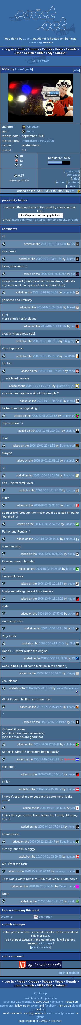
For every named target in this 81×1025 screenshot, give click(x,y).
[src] (77, 722)
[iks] (77, 244)
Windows (30, 126)
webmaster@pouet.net (61, 1013)
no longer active (65, 871)
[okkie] (77, 613)
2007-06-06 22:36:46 (46, 744)
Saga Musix (67, 841)
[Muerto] (77, 568)
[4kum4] (77, 259)
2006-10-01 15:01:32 (46, 356)
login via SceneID (47, 965)
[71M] (77, 643)
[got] (77, 273)
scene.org (35, 42)
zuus (26, 38)
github (40, 1017)
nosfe (71, 598)
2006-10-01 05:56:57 (53, 273)
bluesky (62, 219)
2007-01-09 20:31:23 (39, 688)
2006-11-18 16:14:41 (49, 673)
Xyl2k (71, 901)
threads (73, 219)
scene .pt (7, 916)
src (73, 722)
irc (43, 1009)
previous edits (40, 947)
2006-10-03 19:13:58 (50, 583)
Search (29, 53)
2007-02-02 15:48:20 (49, 707)
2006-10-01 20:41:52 (42, 445)
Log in (9, 49)
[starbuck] (77, 460)
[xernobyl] (77, 539)
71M (72, 643)
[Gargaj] (77, 673)
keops (71, 707)
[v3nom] (77, 789)
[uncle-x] (77, 430)
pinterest (40, 219)
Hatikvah (69, 759)
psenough (69, 292)
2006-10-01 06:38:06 (45, 292)
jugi (72, 807)
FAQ (49, 53)
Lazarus (70, 524)
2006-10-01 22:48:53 (47, 524)
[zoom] (77, 553)
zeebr (71, 583)
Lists (17, 53)
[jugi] (77, 807)
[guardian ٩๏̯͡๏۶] (77, 386)
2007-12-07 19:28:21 (46, 759)
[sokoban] (77, 744)
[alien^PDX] (77, 415)
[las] (77, 326)
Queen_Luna (67, 886)
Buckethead (67, 445)
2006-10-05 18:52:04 (52, 643)
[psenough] (77, 292)
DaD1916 (69, 356)
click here (45, 943)
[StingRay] (77, 341)
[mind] (77, 371)
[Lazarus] (77, 524)
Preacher (69, 475)
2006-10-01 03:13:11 (53, 244)
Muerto (70, 568)
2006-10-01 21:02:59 (46, 475)
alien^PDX (68, 415)
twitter (29, 219)
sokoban (69, 744)
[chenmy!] (77, 505)
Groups (33, 49)
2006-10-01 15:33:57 (51, 371)
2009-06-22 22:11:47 (42, 841)
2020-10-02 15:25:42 (50, 901)
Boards (71, 49)
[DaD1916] (77, 356)
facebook (18, 219)
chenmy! (69, 505)
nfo (76, 70)
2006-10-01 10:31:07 (53, 326)
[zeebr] (77, 583)
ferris (71, 826)
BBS (40, 53)
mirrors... (73, 186)
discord (76, 1005)
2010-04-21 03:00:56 (49, 856)
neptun (70, 856)
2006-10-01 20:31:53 (44, 415)
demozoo (73, 174)
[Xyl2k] (77, 901)
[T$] (77, 658)
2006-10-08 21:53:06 (54, 658)
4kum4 (70, 259)
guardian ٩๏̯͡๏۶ (65, 386)
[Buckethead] (77, 445)
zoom (71, 553)
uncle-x (70, 430)
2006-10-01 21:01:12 (46, 460)
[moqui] (77, 400)
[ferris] (77, 826)
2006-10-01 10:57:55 (46, 341)
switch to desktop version (41, 998)
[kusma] (77, 490)
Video (75, 178)
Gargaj (71, 673)
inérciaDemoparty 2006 (38, 140)
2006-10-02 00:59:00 (50, 553)
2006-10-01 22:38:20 (46, 505)
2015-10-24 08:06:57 (37, 871)
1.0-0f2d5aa (24, 1001)
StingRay (69, 341)
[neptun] (77, 856)
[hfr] (77, 628)
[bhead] (77, 307)
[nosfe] (77, 598)
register (74, 972)
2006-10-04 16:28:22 (50, 598)
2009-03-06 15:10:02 (49, 789)
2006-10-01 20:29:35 (49, 400)
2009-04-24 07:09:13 (51, 826)
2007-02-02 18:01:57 (53, 722)
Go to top (40, 993)
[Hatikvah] (77, 759)
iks (73, 244)
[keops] (77, 707)
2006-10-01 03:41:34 (49, 259)
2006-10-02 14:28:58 (48, 568)
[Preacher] (77, 475)
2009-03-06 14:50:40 (50, 774)
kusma (70, 490)
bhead (71, 307)
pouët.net (9, 1001)
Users (59, 49)
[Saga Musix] (77, 841)
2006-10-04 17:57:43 (50, 613)
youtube (73, 182)
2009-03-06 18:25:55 (53, 807)
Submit (60, 53)
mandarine (56, 1001)
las (73, 326)
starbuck (69, 460)
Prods (21, 49)
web (29, 69)
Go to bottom (40, 61)
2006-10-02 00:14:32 (46, 539)
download (72, 171)
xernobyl (69, 539)
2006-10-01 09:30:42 (49, 307)
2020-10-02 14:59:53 (41, 886)
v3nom (70, 789)
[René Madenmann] (77, 692)
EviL (73, 191)
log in (61, 972)
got (73, 273)
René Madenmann (67, 688)
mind (72, 371)
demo (28, 131)
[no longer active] (77, 871)
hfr (73, 628)
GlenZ (19, 69)
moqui (71, 400)
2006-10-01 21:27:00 (49, 490)
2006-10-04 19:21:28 (54, 628)
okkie (71, 613)
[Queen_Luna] (77, 886)
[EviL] (78, 191)
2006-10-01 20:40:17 (48, 430)
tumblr (51, 219)
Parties (47, 49)
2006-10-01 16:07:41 (39, 386)
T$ (73, 658)
